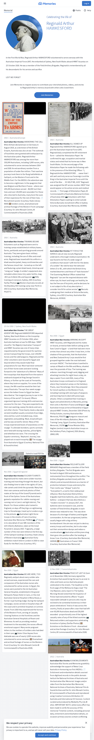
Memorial (8, 10)
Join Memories (47, 95)
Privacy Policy (61, 730)
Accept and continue (47, 735)
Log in (86, 3)
